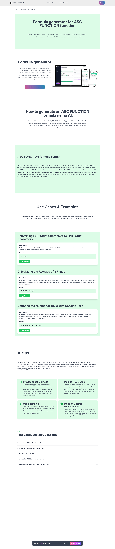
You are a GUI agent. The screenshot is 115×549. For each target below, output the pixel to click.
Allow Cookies (75, 543)
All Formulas (50, 3)
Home (17, 9)
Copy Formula (25, 261)
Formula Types (62, 3)
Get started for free (34, 87)
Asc (35, 9)
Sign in (102, 2)
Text (31, 9)
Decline (65, 543)
